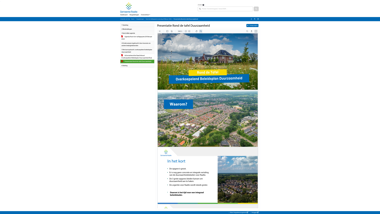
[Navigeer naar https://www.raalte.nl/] (128, 7)
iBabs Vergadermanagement (238, 212)
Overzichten (145, 15)
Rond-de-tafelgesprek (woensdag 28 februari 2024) (159, 19)
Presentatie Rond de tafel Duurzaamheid (137, 61)
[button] (256, 9)
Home (132, 19)
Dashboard (123, 15)
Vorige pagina (253, 25)
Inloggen (254, 212)
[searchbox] (225, 9)
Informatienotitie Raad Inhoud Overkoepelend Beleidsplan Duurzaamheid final (136, 57)
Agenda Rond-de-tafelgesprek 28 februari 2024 (136, 38)
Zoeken (200, 5)
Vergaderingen (134, 15)
